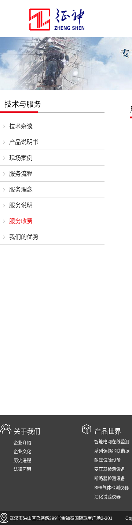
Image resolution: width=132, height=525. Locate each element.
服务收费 (21, 221)
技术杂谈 (21, 126)
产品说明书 (23, 142)
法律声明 (22, 469)
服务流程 (21, 174)
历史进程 (22, 460)
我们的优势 (23, 237)
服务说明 (21, 205)
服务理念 (21, 189)
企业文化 (22, 451)
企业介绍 (22, 443)
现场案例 (21, 158)
